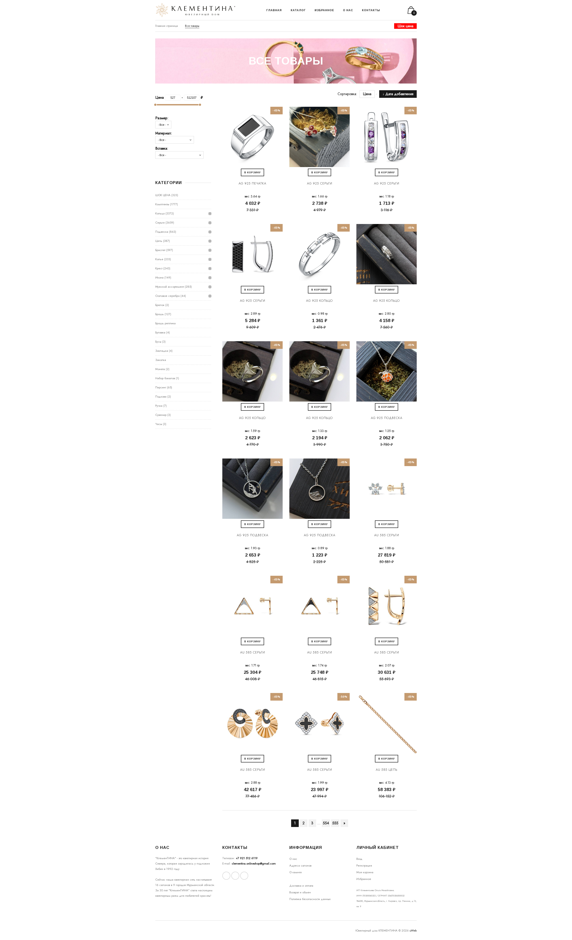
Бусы (158, 341)
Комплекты (162, 204)
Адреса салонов (300, 865)
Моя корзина (364, 872)
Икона (159, 277)
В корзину (252, 172)
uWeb (413, 930)
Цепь (158, 241)
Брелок (159, 305)
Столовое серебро (167, 296)
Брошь (159, 314)
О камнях (295, 872)
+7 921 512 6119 (247, 858)
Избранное (363, 879)
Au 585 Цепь (386, 769)
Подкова (160, 396)
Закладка (161, 351)
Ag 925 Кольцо (319, 300)
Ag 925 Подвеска (386, 418)
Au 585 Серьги (386, 535)
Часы (158, 424)
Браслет (160, 250)
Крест (158, 268)
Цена (367, 93)
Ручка (158, 406)
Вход (359, 859)
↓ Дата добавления (398, 93)
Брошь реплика (165, 323)
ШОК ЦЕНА (162, 195)
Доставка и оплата (301, 885)
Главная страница (166, 26)
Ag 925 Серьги (319, 183)
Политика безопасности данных (309, 899)
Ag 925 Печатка (252, 183)
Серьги (160, 222)
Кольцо (160, 213)
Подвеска (161, 232)
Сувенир (160, 415)
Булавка (160, 332)
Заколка (160, 360)
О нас (293, 859)
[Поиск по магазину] (389, 10)
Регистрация (364, 865)
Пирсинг (160, 387)
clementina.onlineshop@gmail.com (254, 863)
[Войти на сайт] (395, 10)
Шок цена (405, 26)
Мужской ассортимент (169, 287)
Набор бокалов (165, 378)
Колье (159, 259)
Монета (160, 369)
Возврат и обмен (300, 892)
